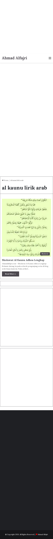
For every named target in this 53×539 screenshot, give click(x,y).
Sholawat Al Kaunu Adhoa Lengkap (23, 260)
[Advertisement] (26, 26)
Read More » (10, 274)
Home (6, 180)
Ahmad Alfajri (43, 534)
